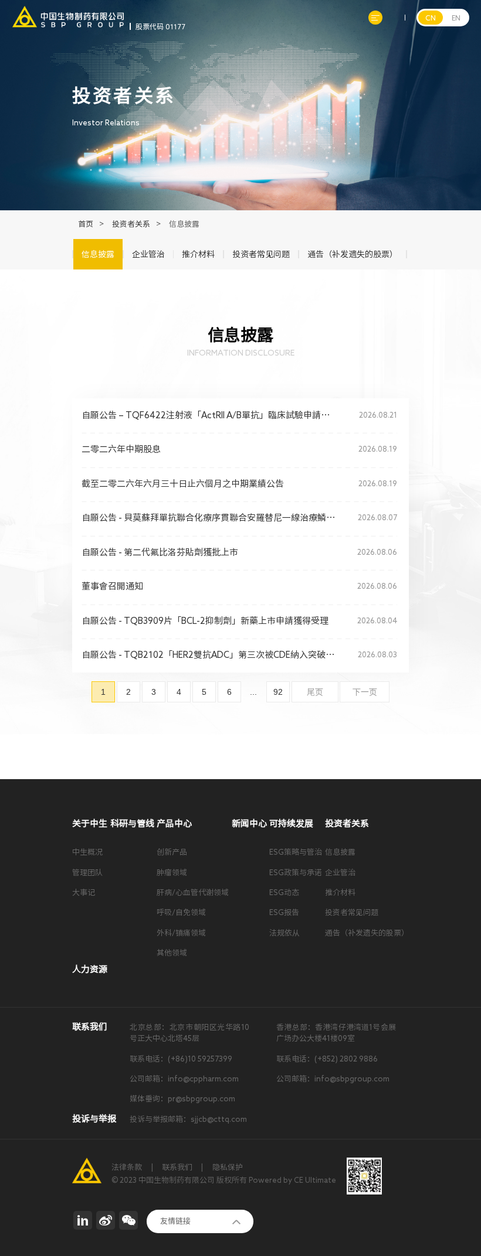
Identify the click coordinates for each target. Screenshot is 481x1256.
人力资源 (89, 969)
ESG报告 (284, 912)
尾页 (315, 692)
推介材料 (340, 892)
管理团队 (87, 872)
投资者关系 (131, 224)
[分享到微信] (128, 1220)
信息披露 (340, 852)
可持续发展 (291, 823)
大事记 (83, 892)
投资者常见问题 (351, 912)
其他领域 (172, 953)
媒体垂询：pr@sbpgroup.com (182, 1099)
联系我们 (177, 1167)
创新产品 (172, 852)
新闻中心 (249, 823)
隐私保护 (227, 1167)
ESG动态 (284, 892)
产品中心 (174, 823)
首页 (85, 224)
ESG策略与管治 (295, 852)
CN (430, 17)
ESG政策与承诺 (295, 872)
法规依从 (284, 933)
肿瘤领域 (172, 872)
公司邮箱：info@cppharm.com (184, 1079)
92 (278, 692)
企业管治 (340, 872)
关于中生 (89, 823)
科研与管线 (132, 823)
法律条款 (126, 1167)
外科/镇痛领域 (181, 933)
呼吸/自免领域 (181, 912)
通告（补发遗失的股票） (367, 933)
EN (456, 17)
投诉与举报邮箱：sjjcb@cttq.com (188, 1119)
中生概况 (87, 852)
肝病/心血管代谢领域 (193, 892)
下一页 (365, 692)
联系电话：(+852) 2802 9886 (327, 1059)
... (253, 692)
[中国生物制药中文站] (68, 11)
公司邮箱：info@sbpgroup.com (332, 1079)
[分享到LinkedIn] (82, 1220)
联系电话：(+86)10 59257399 (181, 1059)
